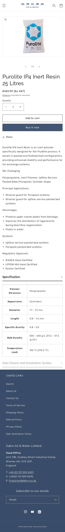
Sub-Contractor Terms (18, 434)
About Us (11, 391)
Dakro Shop (28, 526)
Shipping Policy (15, 412)
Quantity (6, 100)
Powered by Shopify (40, 526)
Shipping (6, 95)
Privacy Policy (14, 426)
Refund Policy (14, 419)
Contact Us (12, 398)
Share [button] (9, 137)
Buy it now (32, 127)
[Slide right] (39, 66)
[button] (3, 5)
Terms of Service (15, 405)
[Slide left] (25, 66)
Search (10, 384)
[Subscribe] (55, 499)
